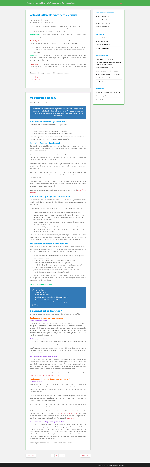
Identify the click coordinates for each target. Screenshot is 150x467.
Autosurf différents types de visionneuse (53, 15)
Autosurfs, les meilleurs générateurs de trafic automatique (51, 3)
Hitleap (36, 77)
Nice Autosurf (38, 82)
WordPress (121, 465)
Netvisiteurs (37, 79)
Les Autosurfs (100, 81)
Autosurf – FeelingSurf (102, 16)
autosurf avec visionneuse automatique (109, 92)
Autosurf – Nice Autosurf (103, 23)
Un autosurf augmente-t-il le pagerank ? (107, 71)
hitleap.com (70, 418)
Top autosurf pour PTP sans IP (104, 59)
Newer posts (31, 455)
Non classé (101, 99)
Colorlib (110, 465)
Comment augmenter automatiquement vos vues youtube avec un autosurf (108, 63)
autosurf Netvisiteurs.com (69, 413)
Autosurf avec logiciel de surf (104, 67)
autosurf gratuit (102, 96)
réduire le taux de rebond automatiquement (44, 375)
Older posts (85, 455)
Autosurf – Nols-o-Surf (102, 26)
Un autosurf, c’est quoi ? (43, 97)
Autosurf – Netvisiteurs (102, 20)
